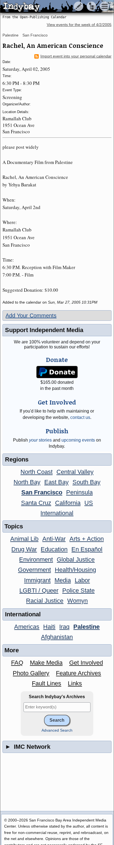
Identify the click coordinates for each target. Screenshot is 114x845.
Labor (82, 580)
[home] (51, 6)
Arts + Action (86, 538)
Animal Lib (24, 538)
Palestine (10, 35)
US (88, 502)
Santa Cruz (36, 502)
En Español (86, 549)
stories (40, 440)
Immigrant (37, 580)
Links (75, 683)
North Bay (27, 482)
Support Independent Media (44, 330)
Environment (36, 559)
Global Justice (76, 559)
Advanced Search (57, 730)
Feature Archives (78, 673)
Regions (16, 459)
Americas (26, 626)
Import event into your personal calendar (76, 56)
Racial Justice (44, 600)
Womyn (77, 600)
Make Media (46, 662)
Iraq (64, 626)
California (68, 502)
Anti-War (54, 538)
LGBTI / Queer (38, 590)
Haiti (49, 626)
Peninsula (79, 492)
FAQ (17, 662)
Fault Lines (46, 683)
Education (54, 549)
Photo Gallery (31, 673)
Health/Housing (75, 569)
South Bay (86, 482)
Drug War (24, 549)
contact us (80, 417)
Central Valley (75, 471)
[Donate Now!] (57, 372)
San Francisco (35, 35)
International (56, 513)
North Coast (36, 471)
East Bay (56, 482)
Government (34, 569)
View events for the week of (79, 25)
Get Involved (86, 662)
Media (63, 580)
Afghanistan (57, 636)
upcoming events (78, 440)
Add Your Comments (31, 315)
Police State (78, 590)
